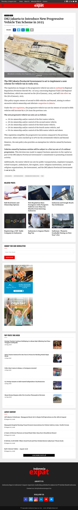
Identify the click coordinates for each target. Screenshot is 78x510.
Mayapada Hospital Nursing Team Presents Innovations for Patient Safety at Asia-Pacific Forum (36, 425)
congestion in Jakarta (46, 103)
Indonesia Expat (10, 25)
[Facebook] (26, 499)
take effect (64, 93)
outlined (59, 88)
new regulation (19, 108)
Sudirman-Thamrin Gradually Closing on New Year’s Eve (61, 233)
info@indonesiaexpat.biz (42, 488)
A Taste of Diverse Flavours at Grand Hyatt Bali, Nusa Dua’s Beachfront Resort (30, 433)
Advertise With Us (36, 1)
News (11, 15)
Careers (45, 1)
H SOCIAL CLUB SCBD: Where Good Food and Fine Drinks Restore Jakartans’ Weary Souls (33, 441)
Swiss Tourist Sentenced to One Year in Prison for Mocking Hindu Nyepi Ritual (27, 355)
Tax (42, 176)
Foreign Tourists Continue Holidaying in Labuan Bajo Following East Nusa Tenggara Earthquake (27, 342)
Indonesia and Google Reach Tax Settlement (63, 204)
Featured (7, 15)
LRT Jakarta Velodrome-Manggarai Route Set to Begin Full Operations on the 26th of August (35, 417)
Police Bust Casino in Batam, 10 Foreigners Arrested (20, 368)
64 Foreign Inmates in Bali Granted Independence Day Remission (25, 381)
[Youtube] (46, 499)
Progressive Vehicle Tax (32, 176)
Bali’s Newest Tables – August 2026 (16, 449)
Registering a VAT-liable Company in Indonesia (13, 232)
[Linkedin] (41, 499)
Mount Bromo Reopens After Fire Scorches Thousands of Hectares (25, 395)
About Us (26, 1)
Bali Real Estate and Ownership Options (11, 204)
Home (21, 1)
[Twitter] (31, 499)
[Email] (51, 499)
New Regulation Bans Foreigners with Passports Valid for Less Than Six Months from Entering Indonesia (38, 207)
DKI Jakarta (8, 176)
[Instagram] (36, 499)
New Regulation (18, 176)
